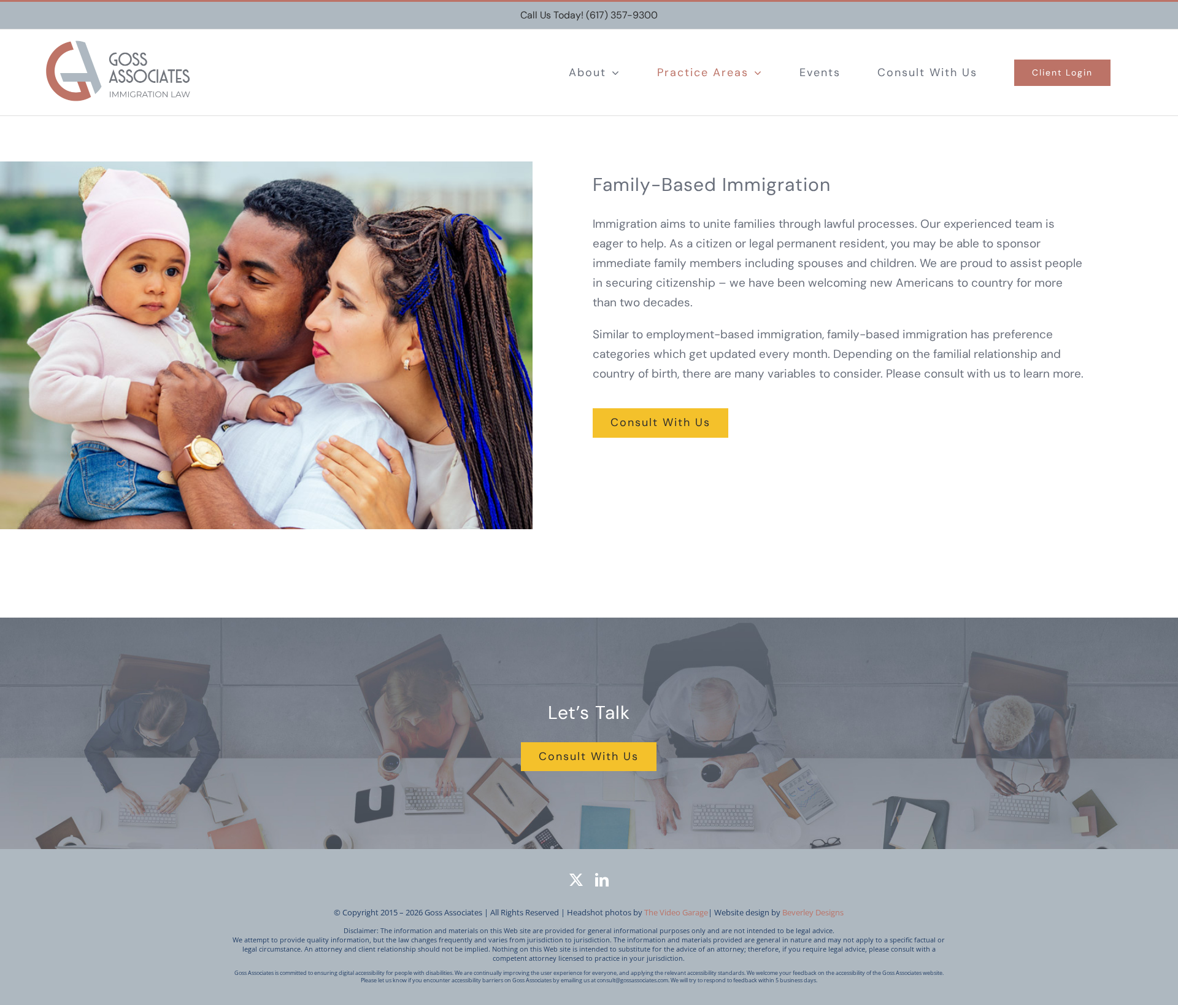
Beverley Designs (813, 912)
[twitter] (576, 880)
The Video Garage (676, 912)
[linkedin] (602, 880)
